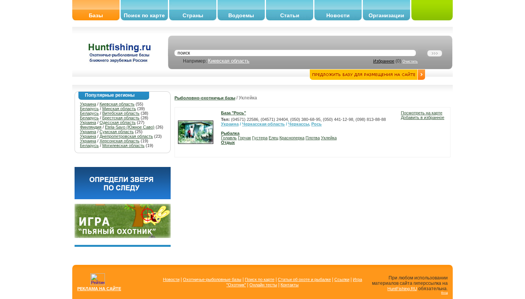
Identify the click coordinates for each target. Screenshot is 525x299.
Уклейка (329, 137)
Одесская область (118, 122)
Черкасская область (263, 124)
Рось (316, 124)
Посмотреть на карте (421, 113)
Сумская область (117, 131)
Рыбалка (230, 133)
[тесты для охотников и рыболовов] (123, 197)
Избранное (383, 61)
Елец (273, 137)
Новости (338, 15)
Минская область (119, 108)
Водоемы (241, 15)
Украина (88, 104)
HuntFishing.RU (402, 288)
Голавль (229, 137)
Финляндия (90, 127)
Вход (444, 292)
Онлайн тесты (263, 284)
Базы (96, 15)
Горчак (244, 137)
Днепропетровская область (126, 136)
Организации (386, 15)
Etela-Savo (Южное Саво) (130, 127)
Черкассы (298, 124)
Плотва (313, 137)
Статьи (289, 15)
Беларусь (89, 108)
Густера (259, 137)
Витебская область (121, 113)
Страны (193, 15)
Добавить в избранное (422, 117)
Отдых (228, 142)
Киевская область (228, 61)
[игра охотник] (123, 236)
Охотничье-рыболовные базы (212, 279)
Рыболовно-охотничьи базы (204, 98)
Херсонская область (120, 141)
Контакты (290, 284)
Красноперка (291, 137)
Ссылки (341, 279)
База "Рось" (233, 113)
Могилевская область (123, 145)
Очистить (410, 61)
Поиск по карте (144, 15)
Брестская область (121, 118)
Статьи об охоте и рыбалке (304, 279)
